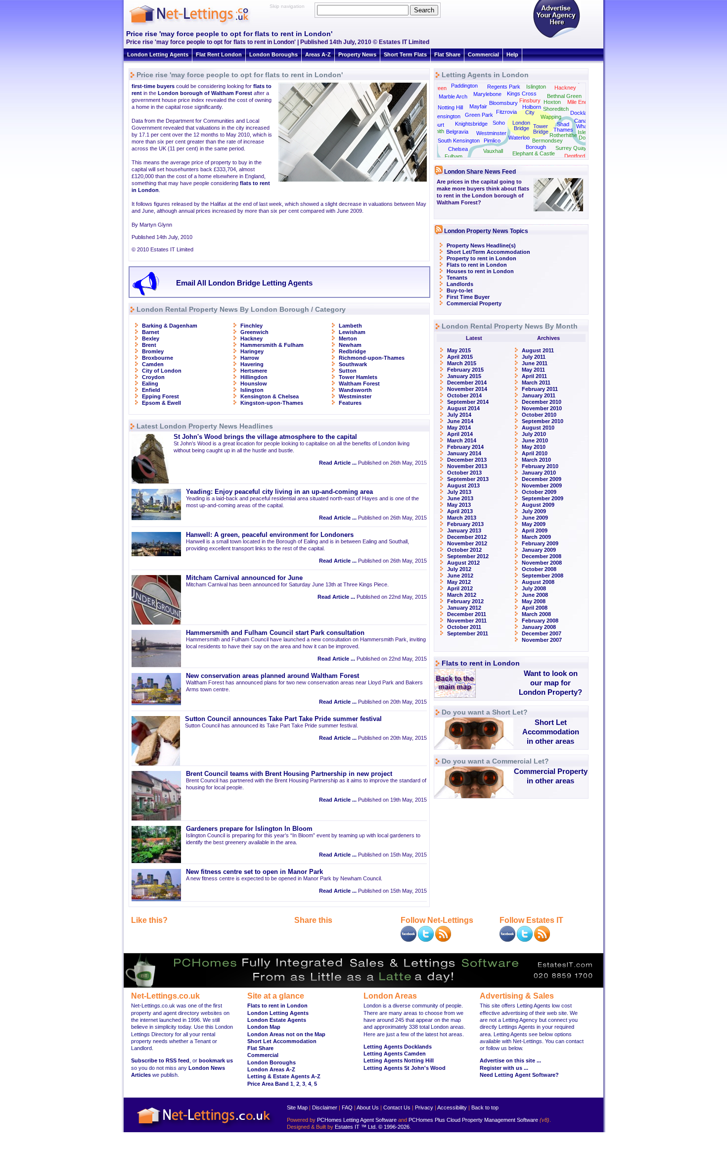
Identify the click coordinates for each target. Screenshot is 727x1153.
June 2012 (460, 575)
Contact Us (396, 1107)
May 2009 (533, 524)
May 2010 (533, 447)
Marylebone (487, 94)
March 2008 (536, 614)
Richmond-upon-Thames (372, 358)
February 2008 (540, 621)
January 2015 (464, 376)
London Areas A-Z (271, 1069)
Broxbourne (157, 358)
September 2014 (468, 402)
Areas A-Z (318, 54)
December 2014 (467, 382)
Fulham (453, 156)
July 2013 (459, 492)
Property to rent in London (481, 258)
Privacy (424, 1107)
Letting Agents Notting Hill (399, 1060)
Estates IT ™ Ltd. (356, 1127)
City (530, 112)
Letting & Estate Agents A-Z (283, 1076)
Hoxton (552, 102)
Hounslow (253, 383)
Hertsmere (253, 371)
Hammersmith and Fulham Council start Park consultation (275, 632)
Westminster (355, 396)
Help (512, 54)
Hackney (251, 338)
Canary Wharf (583, 123)
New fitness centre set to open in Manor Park (254, 871)
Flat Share (447, 54)
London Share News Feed (480, 171)
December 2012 (467, 537)
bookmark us (216, 1060)
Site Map (297, 1107)
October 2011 (464, 627)
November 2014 (467, 389)
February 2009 (540, 543)
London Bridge (521, 125)
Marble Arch (453, 96)
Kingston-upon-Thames (271, 403)
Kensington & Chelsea (269, 396)
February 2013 (465, 524)
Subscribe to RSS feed (160, 1060)
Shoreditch (556, 109)
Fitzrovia (506, 112)
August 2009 (538, 505)
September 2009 (542, 498)
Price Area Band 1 (270, 1084)
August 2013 (463, 485)
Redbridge (352, 351)
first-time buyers (153, 86)
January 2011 (538, 395)
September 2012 (468, 556)
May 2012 (459, 582)
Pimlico (492, 141)
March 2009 (536, 537)
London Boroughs (273, 54)
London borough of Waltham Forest (205, 93)
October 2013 (464, 473)
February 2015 (465, 370)
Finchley (251, 326)
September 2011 (467, 633)
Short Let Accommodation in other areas (550, 731)
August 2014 (463, 408)
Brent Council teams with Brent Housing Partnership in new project (289, 773)
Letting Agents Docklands (398, 1047)
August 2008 (538, 582)
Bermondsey (547, 141)
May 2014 (459, 428)
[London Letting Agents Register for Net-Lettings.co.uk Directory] (556, 37)
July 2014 (459, 415)
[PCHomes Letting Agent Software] (363, 986)
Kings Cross (522, 93)
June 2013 (460, 498)
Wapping (551, 117)
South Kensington (459, 141)
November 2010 (542, 408)
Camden (153, 364)
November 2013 (467, 466)
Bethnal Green (564, 96)
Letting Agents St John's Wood (405, 1068)
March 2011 (536, 382)
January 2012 (464, 608)
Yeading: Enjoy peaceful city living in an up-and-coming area (279, 491)
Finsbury (530, 100)
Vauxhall (493, 151)
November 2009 (542, 485)
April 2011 (534, 376)
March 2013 (461, 518)
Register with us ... (504, 1068)
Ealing (150, 383)
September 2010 (542, 421)
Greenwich (254, 332)
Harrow (249, 358)
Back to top (485, 1107)
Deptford (574, 156)
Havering (252, 364)
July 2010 (534, 434)
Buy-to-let (460, 290)
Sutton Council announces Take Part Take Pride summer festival (283, 719)
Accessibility (452, 1107)
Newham (350, 345)
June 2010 (535, 440)
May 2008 (533, 601)
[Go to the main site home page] (198, 24)
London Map (263, 1027)
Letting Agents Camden (395, 1054)
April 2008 (534, 608)
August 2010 (538, 428)
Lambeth (350, 326)
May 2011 (533, 370)
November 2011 (467, 621)
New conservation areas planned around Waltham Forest (272, 676)
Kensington (447, 116)
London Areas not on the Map (286, 1034)
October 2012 (464, 550)
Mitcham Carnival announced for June (244, 578)
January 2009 (539, 550)
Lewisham (352, 332)
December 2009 (541, 479)
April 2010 (534, 453)
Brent (149, 345)
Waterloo (519, 138)
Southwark (353, 364)
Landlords (460, 284)
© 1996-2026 (393, 1127)
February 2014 (465, 447)
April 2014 (460, 434)
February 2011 (540, 389)
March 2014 (461, 440)
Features (350, 403)
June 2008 (535, 595)
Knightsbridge (471, 124)
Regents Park (503, 87)
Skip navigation (287, 6)
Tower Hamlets (358, 377)
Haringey (252, 351)
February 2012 (465, 601)
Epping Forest (160, 396)
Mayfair (478, 106)
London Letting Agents (157, 54)
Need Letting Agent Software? (519, 1075)
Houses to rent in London (480, 271)
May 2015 (459, 350)
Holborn (531, 107)
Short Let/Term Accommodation (488, 252)
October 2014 (464, 395)
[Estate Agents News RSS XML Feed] (542, 940)
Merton (348, 338)
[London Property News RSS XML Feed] (443, 940)
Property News (357, 54)
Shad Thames (563, 127)
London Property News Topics (486, 231)
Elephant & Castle (533, 153)
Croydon (153, 377)
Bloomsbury (503, 103)
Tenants (457, 278)
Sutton (348, 371)
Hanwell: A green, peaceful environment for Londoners (270, 534)
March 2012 (461, 595)
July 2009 (534, 511)
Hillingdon (254, 377)
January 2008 (539, 627)
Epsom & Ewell (161, 403)
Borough (536, 147)
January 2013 (464, 530)
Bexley (150, 338)
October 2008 (539, 569)
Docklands (583, 113)
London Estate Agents (276, 1020)
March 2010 (536, 460)
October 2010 (539, 415)
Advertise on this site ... (510, 1060)
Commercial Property (474, 303)
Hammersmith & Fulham (272, 345)
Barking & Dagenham (169, 326)
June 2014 (460, 421)
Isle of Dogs (585, 135)
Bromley (153, 351)
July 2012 (459, 569)
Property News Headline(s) (481, 245)
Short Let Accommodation (282, 1041)
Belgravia (457, 132)
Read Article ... (338, 463)
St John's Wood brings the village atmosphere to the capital (265, 436)
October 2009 (539, 492)
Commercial (483, 54)
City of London (162, 371)
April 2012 (460, 588)
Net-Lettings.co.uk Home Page (205, 1128)
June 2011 (534, 363)
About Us (368, 1107)
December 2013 (467, 460)
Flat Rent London (219, 54)
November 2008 (542, 563)
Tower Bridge (540, 129)
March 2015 (461, 363)
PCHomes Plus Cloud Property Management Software (473, 1120)
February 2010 (540, 466)
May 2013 (459, 505)
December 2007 (541, 633)
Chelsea (458, 149)
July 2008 (534, 588)
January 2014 (464, 453)
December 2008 (541, 556)
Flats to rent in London (477, 265)
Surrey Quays (572, 148)
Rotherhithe (563, 135)
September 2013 (468, 479)
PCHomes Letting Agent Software (357, 1120)
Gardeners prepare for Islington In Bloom (249, 828)
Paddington (464, 86)
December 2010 (541, 402)
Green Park (479, 115)
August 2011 (538, 350)
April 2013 (460, 511)
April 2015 (460, 357)
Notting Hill (450, 107)
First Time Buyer (468, 297)
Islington (252, 390)
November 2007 (542, 640)
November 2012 (467, 543)
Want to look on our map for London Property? (550, 682)
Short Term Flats (405, 54)
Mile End (577, 102)
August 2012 (463, 563)
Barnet (150, 332)
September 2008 (542, 575)
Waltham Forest (359, 383)
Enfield (151, 390)
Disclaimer (324, 1107)
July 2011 (533, 357)
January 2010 (539, 473)
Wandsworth (355, 390)
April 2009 (534, 530)
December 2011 (466, 614)
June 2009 (535, 518)
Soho (499, 123)
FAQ (347, 1107)
